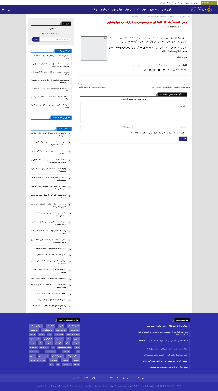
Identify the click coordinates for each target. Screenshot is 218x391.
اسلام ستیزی (59, 339)
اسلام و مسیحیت (35, 339)
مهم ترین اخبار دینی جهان (37, 360)
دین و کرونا (33, 347)
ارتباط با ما (161, 2)
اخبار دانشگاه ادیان (47, 330)
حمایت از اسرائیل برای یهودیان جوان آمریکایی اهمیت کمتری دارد (50, 105)
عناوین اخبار (167, 9)
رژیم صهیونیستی (50, 351)
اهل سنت (76, 343)
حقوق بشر (49, 343)
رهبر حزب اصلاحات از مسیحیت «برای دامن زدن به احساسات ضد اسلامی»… (50, 65)
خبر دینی (32, 343)
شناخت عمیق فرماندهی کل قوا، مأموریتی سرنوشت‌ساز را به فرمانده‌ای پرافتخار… (163, 341)
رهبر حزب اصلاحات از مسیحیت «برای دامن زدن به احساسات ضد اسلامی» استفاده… (163, 333)
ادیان (49, 334)
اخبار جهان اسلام (61, 330)
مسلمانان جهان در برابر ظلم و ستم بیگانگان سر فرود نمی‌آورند (50, 73)
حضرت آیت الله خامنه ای (157, 65)
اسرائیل (76, 339)
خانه (147, 65)
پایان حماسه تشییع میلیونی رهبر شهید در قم (51, 248)
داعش (77, 347)
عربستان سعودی (43, 356)
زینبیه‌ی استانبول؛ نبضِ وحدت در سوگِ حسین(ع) (49, 293)
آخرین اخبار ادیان (73, 326)
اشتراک (35, 39)
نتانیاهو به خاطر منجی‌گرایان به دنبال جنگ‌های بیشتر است (50, 56)
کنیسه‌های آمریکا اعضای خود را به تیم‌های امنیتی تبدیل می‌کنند (50, 97)
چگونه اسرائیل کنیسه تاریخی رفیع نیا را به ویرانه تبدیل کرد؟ (50, 89)
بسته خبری (154, 9)
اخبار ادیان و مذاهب (36, 326)
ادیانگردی (104, 9)
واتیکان (76, 364)
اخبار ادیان (50, 326)
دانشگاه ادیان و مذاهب (64, 347)
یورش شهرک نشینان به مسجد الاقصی (92, 87)
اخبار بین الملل (74, 330)
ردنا (78, 351)
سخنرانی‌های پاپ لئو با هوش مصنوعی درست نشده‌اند (169, 367)
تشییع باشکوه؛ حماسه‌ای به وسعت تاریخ (52, 299)
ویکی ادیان (117, 9)
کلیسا (51, 364)
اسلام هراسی (48, 339)
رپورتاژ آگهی (185, 2)
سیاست (102, 377)
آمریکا (61, 326)
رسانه (94, 9)
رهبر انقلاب (66, 351)
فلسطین (32, 356)
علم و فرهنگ (114, 377)
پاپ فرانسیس (67, 364)
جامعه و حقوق (128, 377)
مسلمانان (76, 360)
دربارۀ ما (170, 2)
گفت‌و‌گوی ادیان (132, 9)
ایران (67, 343)
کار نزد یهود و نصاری (138, 65)
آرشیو (177, 2)
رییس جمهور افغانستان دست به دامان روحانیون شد (171, 87)
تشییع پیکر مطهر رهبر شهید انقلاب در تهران (51, 254)
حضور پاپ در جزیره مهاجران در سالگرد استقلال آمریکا (48, 278)
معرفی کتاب (53, 360)
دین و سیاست (44, 347)
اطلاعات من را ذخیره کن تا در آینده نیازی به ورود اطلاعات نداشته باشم (157, 132)
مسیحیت (65, 360)
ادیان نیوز (178, 65)
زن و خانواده (141, 377)
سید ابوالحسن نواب (73, 356)
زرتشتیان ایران (34, 351)
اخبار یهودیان (59, 334)
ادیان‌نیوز (32, 334)
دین (53, 347)
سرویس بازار (194, 2)
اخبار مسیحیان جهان (73, 334)
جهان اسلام (59, 343)
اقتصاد (86, 377)
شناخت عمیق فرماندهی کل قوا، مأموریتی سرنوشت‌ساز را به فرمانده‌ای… (50, 81)
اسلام (68, 339)
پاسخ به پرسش (170, 65)
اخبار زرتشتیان (34, 330)
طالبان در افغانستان (57, 356)
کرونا (58, 364)
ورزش (94, 377)
